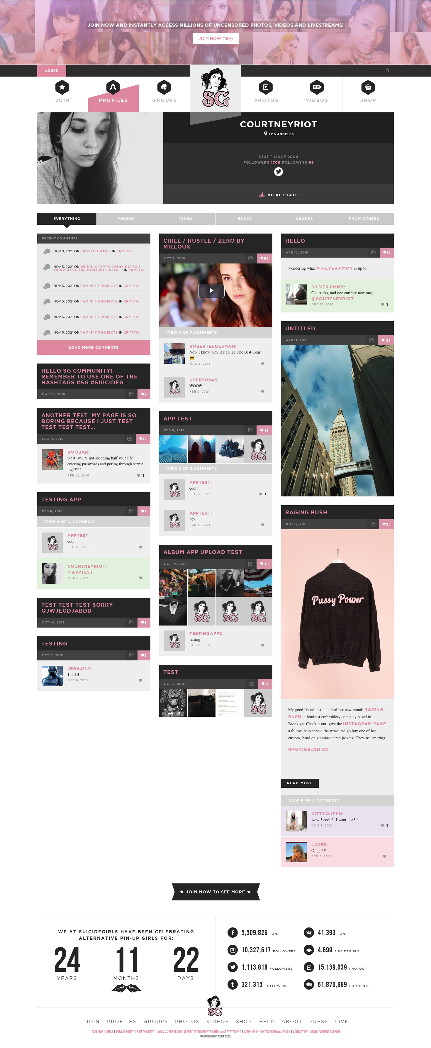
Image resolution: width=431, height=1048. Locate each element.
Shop (368, 100)
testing (54, 643)
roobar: (78, 452)
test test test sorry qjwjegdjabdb (77, 607)
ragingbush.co (308, 749)
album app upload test (202, 552)
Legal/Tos (97, 1032)
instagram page (364, 723)
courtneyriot (278, 124)
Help (266, 1021)
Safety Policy (145, 1032)
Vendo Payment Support (325, 1032)
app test (177, 418)
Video (185, 219)
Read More (300, 783)
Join (62, 100)
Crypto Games (95, 251)
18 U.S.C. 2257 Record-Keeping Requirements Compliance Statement (199, 1032)
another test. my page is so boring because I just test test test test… (89, 421)
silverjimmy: (328, 287)
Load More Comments (94, 347)
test (171, 672)
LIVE (342, 1021)
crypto (124, 251)
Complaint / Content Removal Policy (267, 1032)
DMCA (109, 1032)
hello (295, 241)
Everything (66, 219)
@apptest (80, 572)
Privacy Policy (125, 1032)
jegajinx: (80, 668)
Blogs (245, 219)
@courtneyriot (332, 298)
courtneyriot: (87, 566)
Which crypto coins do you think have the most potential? (96, 268)
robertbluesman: (213, 346)
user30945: (204, 380)
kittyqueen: (327, 814)
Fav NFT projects (99, 286)
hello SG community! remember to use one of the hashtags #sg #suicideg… (89, 376)
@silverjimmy (334, 268)
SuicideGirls (215, 70)
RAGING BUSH (306, 512)
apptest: (200, 482)
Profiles (113, 100)
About (291, 1021)
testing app (61, 499)
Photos (266, 100)
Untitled (300, 328)
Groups (164, 100)
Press (318, 1021)
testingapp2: (206, 633)
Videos (317, 100)
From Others (364, 219)
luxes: (319, 844)
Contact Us (300, 1032)
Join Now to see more (215, 892)
